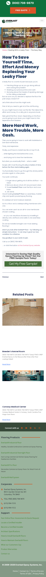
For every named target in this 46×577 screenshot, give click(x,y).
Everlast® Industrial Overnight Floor (15, 453)
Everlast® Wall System (10, 477)
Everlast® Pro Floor (9, 465)
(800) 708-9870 (23, 3)
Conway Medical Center (14, 406)
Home (4, 50)
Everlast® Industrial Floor (11, 442)
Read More (6, 364)
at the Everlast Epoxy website (29, 245)
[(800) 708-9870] (8, 3)
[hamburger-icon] (42, 20)
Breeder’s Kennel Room (13, 351)
